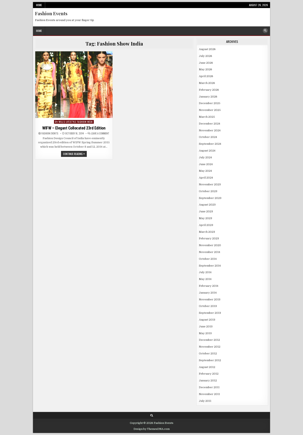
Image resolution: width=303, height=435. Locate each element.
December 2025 (209, 103)
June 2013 (206, 326)
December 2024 (209, 123)
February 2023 (209, 238)
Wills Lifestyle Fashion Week (76, 121)
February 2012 (208, 373)
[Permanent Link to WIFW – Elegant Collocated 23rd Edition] (74, 84)
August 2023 (207, 204)
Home (39, 5)
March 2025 (207, 116)
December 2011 (209, 387)
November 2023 (210, 184)
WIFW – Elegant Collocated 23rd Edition (73, 128)
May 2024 (205, 170)
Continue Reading (75, 154)
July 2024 (205, 157)
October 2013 (208, 306)
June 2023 (206, 211)
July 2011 (205, 400)
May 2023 (205, 218)
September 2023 (210, 198)
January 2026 (208, 96)
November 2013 (209, 299)
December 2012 (209, 339)
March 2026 (207, 83)
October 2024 (208, 137)
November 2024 (210, 130)
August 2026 (207, 49)
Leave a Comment (100, 133)
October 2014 (208, 258)
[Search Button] (265, 30)
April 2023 (206, 225)
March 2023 (207, 231)
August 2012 (207, 367)
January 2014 (208, 292)
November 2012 (209, 346)
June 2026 (206, 62)
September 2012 (210, 360)
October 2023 (208, 191)
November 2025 (210, 110)
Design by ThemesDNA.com (152, 429)
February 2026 (209, 89)
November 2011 (209, 394)
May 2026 (205, 69)
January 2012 (208, 380)
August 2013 (207, 319)
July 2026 (205, 56)
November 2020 (210, 245)
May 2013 (205, 333)
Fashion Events (51, 13)
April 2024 (206, 177)
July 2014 (205, 272)
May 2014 (205, 279)
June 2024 (206, 164)
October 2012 (208, 353)
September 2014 (210, 265)
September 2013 (210, 312)
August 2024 (207, 150)
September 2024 (210, 143)
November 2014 (209, 252)
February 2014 (208, 285)
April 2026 (206, 76)
